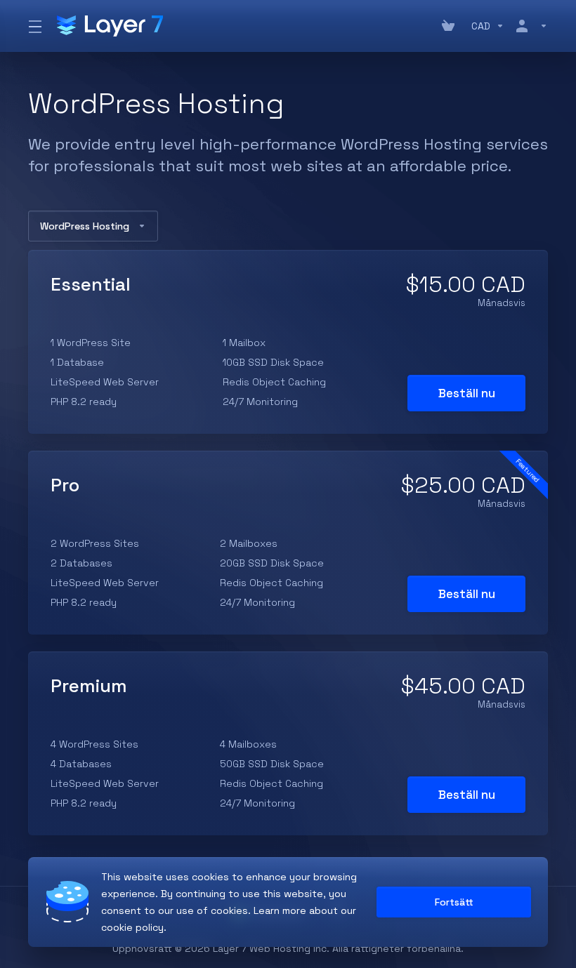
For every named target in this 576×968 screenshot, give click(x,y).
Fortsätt (454, 902)
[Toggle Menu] (34, 26)
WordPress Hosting (84, 226)
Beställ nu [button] (466, 393)
